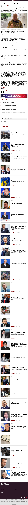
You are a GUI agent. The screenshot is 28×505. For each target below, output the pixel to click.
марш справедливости (13, 112)
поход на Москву (19, 112)
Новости (2, 492)
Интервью (2, 489)
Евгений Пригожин (7, 112)
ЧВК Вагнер (23, 112)
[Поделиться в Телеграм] (3, 92)
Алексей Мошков (13, 138)
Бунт (3, 112)
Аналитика (16, 489)
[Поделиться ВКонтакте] (1, 92)
